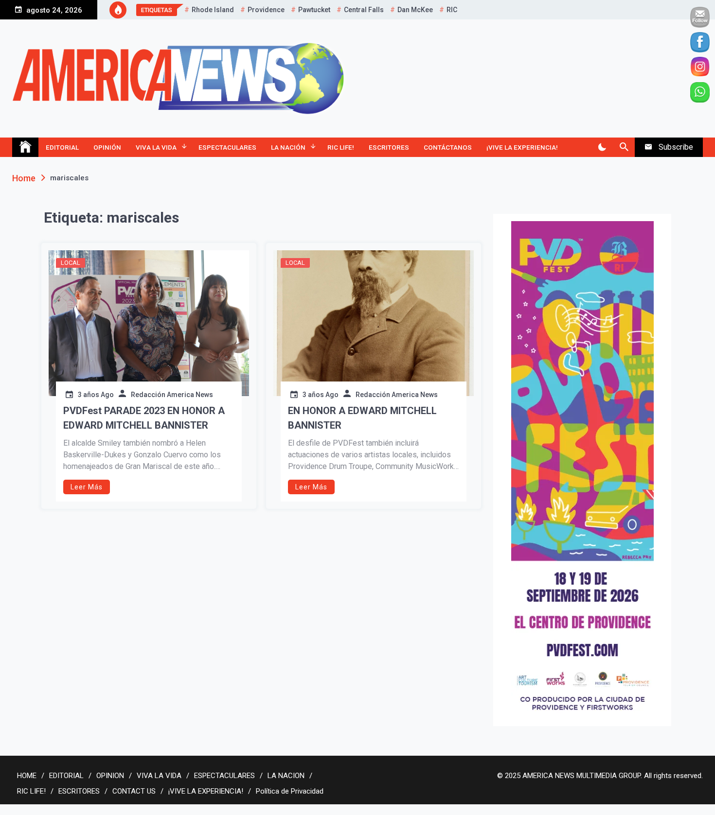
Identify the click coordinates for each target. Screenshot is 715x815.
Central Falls (364, 10)
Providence (266, 10)
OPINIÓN (107, 147)
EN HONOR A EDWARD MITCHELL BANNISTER (362, 418)
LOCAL (70, 262)
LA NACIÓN (288, 147)
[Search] (624, 147)
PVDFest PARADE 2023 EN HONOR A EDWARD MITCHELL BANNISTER (144, 418)
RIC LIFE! (340, 147)
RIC (452, 10)
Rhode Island (213, 10)
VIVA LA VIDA (156, 147)
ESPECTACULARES (227, 147)
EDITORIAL (62, 147)
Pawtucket (314, 10)
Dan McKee (415, 10)
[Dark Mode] (602, 147)
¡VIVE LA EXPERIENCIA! (522, 147)
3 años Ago (96, 395)
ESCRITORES (389, 147)
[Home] (25, 147)
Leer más (87, 487)
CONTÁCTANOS (448, 147)
